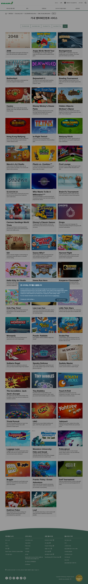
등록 (61, 2)
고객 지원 (80, 2)
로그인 (56, 2)
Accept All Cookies (61, 299)
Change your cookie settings (26, 299)
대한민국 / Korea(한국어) (71, 2)
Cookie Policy (56, 295)
